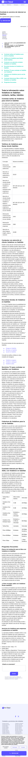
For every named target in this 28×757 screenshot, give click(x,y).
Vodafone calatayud (11, 362)
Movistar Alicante (18, 724)
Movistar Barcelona (19, 725)
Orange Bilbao (5, 725)
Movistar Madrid (18, 727)
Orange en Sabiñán (11, 348)
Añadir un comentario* (8, 664)
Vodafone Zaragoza (19, 723)
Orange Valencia (5, 730)
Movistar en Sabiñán (11, 350)
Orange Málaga (5, 727)
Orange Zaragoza (5, 731)
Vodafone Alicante (6, 733)
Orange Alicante (5, 723)
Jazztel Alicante (18, 731)
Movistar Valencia (18, 729)
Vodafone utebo (10, 363)
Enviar (14, 673)
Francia (3, 755)
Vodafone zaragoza (11, 360)
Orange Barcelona (6, 724)
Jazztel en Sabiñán (11, 352)
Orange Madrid (5, 728)
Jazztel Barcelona (18, 733)
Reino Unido (17, 755)
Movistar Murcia (18, 728)
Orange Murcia (5, 729)
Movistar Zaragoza (19, 730)
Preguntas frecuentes (10, 82)
